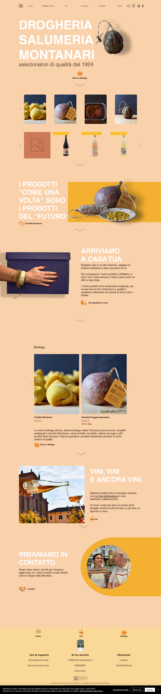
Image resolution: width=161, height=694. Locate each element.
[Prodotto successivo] (140, 109)
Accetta (150, 689)
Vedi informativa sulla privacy (91, 691)
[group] (80, 109)
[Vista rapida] (35, 109)
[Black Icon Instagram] (138, 6)
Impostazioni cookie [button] (121, 689)
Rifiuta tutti (137, 689)
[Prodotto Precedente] (20, 109)
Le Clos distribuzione (106, 496)
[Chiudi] (157, 689)
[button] (133, 6)
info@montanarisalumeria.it (80, 659)
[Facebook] (142, 6)
